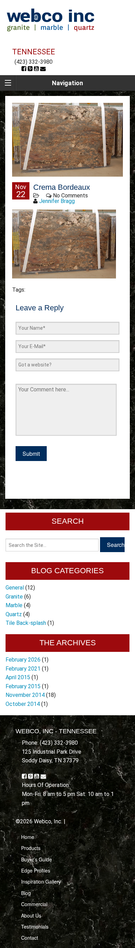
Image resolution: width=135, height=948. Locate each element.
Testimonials (34, 926)
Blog (26, 892)
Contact (29, 937)
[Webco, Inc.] (50, 19)
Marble (14, 605)
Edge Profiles (35, 870)
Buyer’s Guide (36, 859)
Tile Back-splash (26, 623)
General (15, 587)
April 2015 (18, 677)
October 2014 (23, 704)
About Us (31, 915)
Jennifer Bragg (57, 201)
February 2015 (23, 686)
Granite (14, 596)
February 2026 (23, 659)
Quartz (14, 614)
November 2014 (25, 695)
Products (30, 847)
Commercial (34, 904)
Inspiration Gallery (41, 881)
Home (27, 836)
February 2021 (23, 668)
